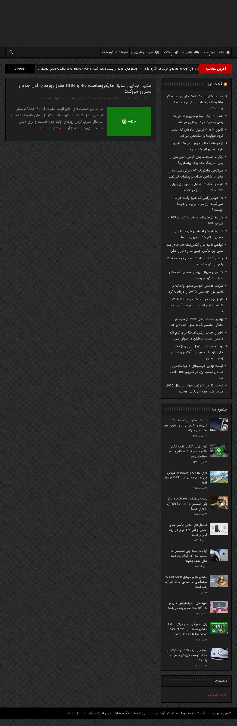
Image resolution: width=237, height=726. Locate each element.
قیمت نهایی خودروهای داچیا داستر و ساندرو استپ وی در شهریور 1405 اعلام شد (196, 371)
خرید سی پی (217, 694)
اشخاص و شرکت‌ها (104, 98)
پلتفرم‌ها (187, 52)
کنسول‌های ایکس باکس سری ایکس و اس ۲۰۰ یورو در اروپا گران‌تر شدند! (188, 530)
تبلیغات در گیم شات (115, 52)
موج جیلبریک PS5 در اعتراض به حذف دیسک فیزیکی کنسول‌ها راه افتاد (186, 655)
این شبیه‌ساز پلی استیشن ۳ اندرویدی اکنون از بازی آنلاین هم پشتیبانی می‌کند (185, 425)
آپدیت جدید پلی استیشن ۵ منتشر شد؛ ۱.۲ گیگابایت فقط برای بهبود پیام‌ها (188, 556)
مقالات (168, 52)
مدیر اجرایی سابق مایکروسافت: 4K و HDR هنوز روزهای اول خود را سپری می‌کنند (84, 88)
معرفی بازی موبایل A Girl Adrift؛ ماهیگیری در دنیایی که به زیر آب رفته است (186, 582)
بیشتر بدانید (51, 128)
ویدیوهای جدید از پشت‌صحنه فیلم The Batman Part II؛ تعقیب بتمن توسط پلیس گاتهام (96, 69)
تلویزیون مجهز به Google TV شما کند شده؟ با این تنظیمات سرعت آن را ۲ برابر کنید (194, 305)
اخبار (206, 52)
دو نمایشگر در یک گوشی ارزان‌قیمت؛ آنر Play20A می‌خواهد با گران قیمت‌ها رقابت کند (195, 102)
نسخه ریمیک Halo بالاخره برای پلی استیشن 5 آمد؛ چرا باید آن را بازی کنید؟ (187, 503)
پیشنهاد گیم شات (52, 98)
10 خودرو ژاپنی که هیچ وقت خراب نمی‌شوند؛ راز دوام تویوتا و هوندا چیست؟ (199, 203)
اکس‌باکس (83, 98)
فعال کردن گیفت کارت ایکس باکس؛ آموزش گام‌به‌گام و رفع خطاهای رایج (188, 451)
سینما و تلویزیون (142, 52)
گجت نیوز (214, 84)
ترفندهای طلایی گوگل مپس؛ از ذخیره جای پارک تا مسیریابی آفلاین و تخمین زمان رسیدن (196, 352)
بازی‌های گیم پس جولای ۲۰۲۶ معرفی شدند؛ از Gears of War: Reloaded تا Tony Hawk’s (187, 629)
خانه (221, 52)
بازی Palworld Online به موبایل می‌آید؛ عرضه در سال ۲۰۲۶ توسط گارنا (185, 478)
